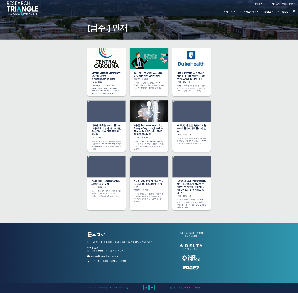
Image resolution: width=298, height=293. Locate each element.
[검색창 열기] (294, 11)
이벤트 (284, 4)
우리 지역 (228, 11)
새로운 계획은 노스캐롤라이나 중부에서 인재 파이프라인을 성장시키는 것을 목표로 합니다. (106, 130)
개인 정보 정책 (184, 288)
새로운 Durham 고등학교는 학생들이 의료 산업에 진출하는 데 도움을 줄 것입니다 (191, 75)
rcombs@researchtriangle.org (104, 256)
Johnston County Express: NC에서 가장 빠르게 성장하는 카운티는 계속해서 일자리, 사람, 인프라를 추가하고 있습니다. (191, 186)
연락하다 (292, 4)
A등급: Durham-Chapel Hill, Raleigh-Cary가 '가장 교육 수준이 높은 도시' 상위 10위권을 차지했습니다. (148, 130)
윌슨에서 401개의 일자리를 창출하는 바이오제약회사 (148, 74)
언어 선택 (258, 4)
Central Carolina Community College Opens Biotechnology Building (105, 75)
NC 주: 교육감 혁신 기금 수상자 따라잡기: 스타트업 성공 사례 (148, 183)
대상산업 (267, 11)
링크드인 (146, 287)
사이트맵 (197, 288)
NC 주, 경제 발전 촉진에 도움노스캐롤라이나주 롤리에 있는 (191, 128)
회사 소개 (276, 4)
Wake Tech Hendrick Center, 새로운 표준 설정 (105, 182)
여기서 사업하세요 (247, 11)
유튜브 (152, 287)
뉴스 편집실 (282, 11)
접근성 (172, 288)
